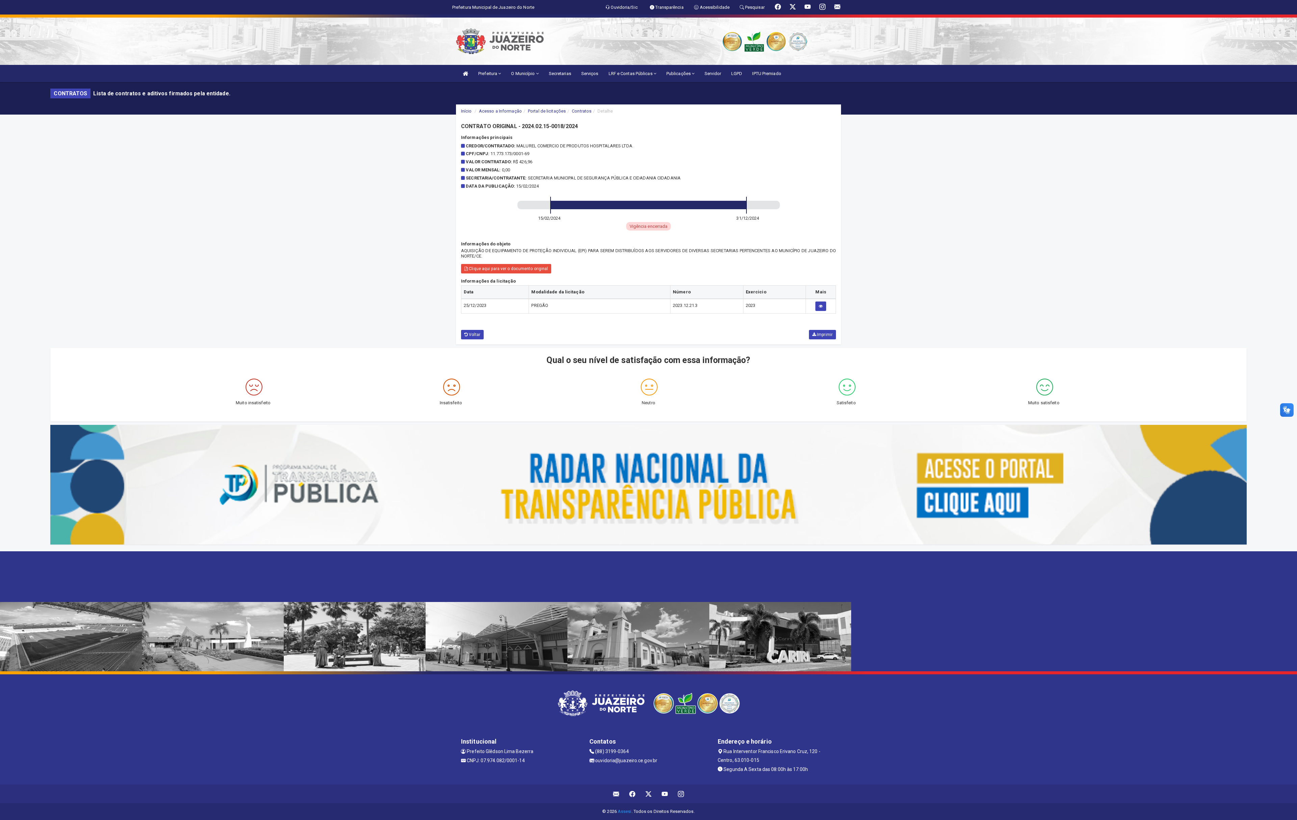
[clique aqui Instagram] (681, 794)
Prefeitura (488, 73)
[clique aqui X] (649, 794)
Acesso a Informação (500, 111)
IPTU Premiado (766, 73)
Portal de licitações (547, 111)
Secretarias (560, 73)
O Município (523, 73)
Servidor (713, 73)
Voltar (474, 334)
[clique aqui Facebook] (632, 794)
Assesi (625, 811)
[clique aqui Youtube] (665, 794)
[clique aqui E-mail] (616, 794)
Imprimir (824, 334)
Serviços (590, 73)
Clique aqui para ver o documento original (508, 268)
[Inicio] (465, 73)
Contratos (581, 111)
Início (466, 111)
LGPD (736, 73)
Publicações (679, 73)
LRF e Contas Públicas (631, 73)
